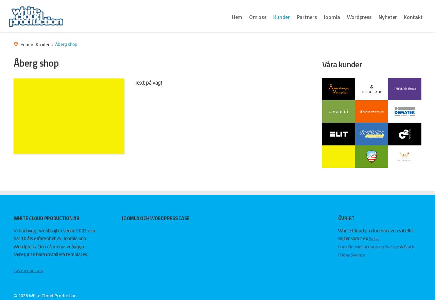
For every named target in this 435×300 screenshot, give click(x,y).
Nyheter (388, 17)
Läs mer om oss (28, 270)
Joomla (332, 17)
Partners (307, 17)
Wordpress (359, 17)
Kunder (281, 17)
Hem (237, 17)
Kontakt (413, 17)
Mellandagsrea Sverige (377, 246)
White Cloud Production (52, 295)
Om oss (257, 17)
